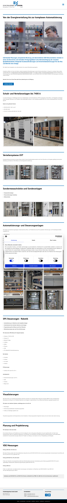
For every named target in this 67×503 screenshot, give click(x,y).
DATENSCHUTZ (47, 501)
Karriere (33, 501)
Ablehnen (14, 265)
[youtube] (49, 495)
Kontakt (37, 501)
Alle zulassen (53, 265)
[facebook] (46, 495)
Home (18, 501)
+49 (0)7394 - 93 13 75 (31, 493)
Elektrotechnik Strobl (16, 72)
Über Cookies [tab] (53, 240)
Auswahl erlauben (33, 265)
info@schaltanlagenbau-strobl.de (32, 496)
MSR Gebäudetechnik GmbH (26, 72)
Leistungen (28, 501)
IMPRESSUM (42, 501)
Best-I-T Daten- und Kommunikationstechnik (44, 72)
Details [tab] (33, 240)
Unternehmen (22, 501)
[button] (44, 5)
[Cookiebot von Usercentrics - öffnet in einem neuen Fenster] (56, 236)
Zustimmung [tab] (14, 240)
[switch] (26, 261)
